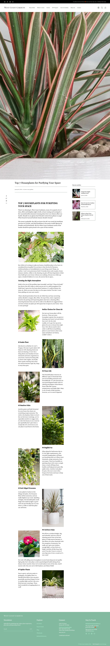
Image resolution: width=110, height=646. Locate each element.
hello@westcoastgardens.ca (93, 623)
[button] (32, 7)
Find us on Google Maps (65, 627)
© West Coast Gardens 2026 (84, 644)
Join (31, 628)
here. (92, 631)
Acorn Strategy (103, 644)
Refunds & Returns (41, 636)
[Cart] (105, 7)
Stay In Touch (40, 626)
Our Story (39, 623)
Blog (38, 630)
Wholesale (39, 633)
